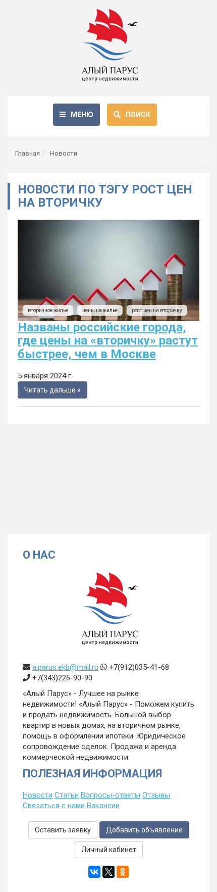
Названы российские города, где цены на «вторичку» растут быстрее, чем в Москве (108, 340)
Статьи (67, 795)
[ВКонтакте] (94, 872)
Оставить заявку (63, 830)
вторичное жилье (48, 310)
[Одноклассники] (123, 872)
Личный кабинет (108, 850)
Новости (63, 153)
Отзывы (156, 795)
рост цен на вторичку (157, 310)
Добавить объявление (144, 830)
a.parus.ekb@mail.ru (65, 667)
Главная (27, 153)
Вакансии (103, 805)
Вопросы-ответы (110, 795)
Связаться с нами (54, 805)
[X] (108, 872)
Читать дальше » (52, 390)
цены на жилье (100, 310)
